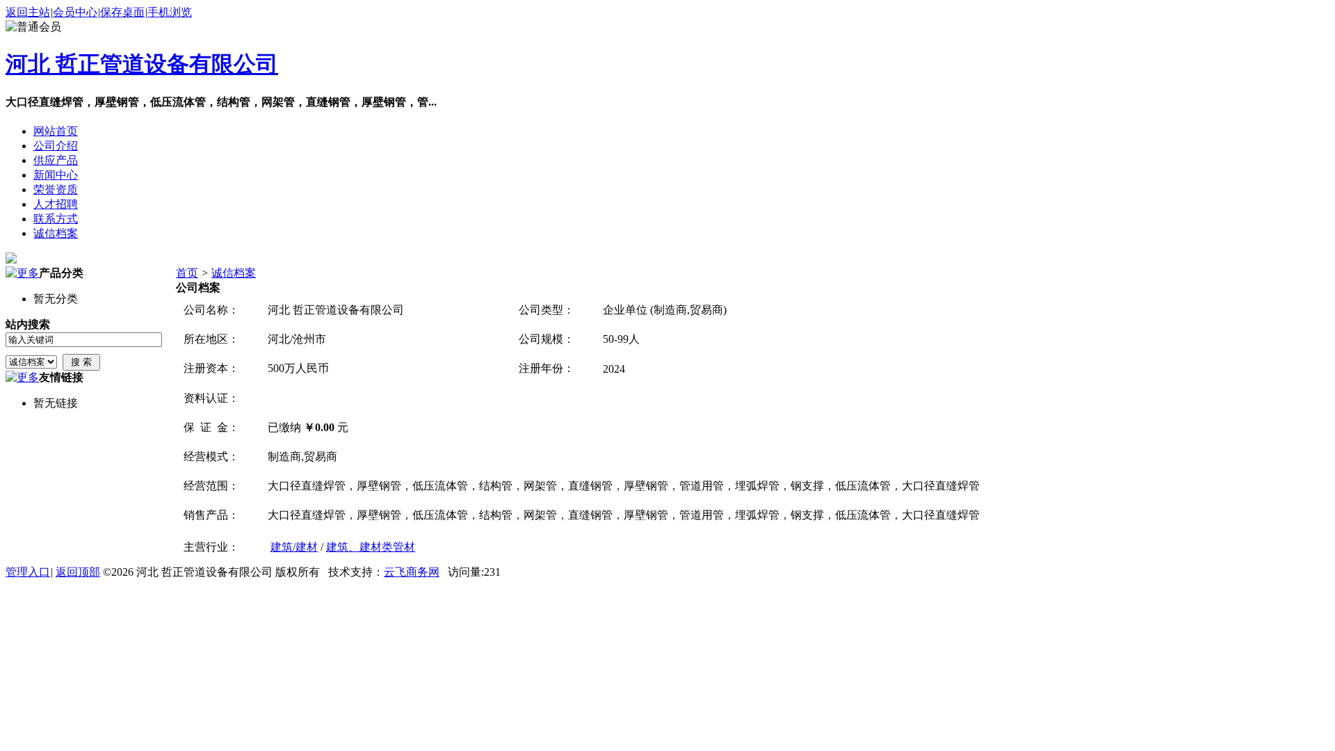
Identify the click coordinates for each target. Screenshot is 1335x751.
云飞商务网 (411, 572)
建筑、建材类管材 (370, 547)
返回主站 (28, 12)
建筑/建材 (294, 547)
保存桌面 (122, 12)
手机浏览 (169, 12)
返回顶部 (78, 572)
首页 (187, 273)
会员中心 (75, 12)
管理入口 (28, 572)
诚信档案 (233, 273)
